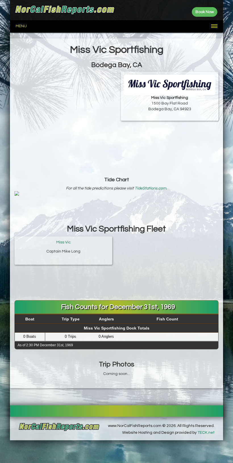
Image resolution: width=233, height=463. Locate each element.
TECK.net (206, 433)
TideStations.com (150, 188)
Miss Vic (63, 242)
